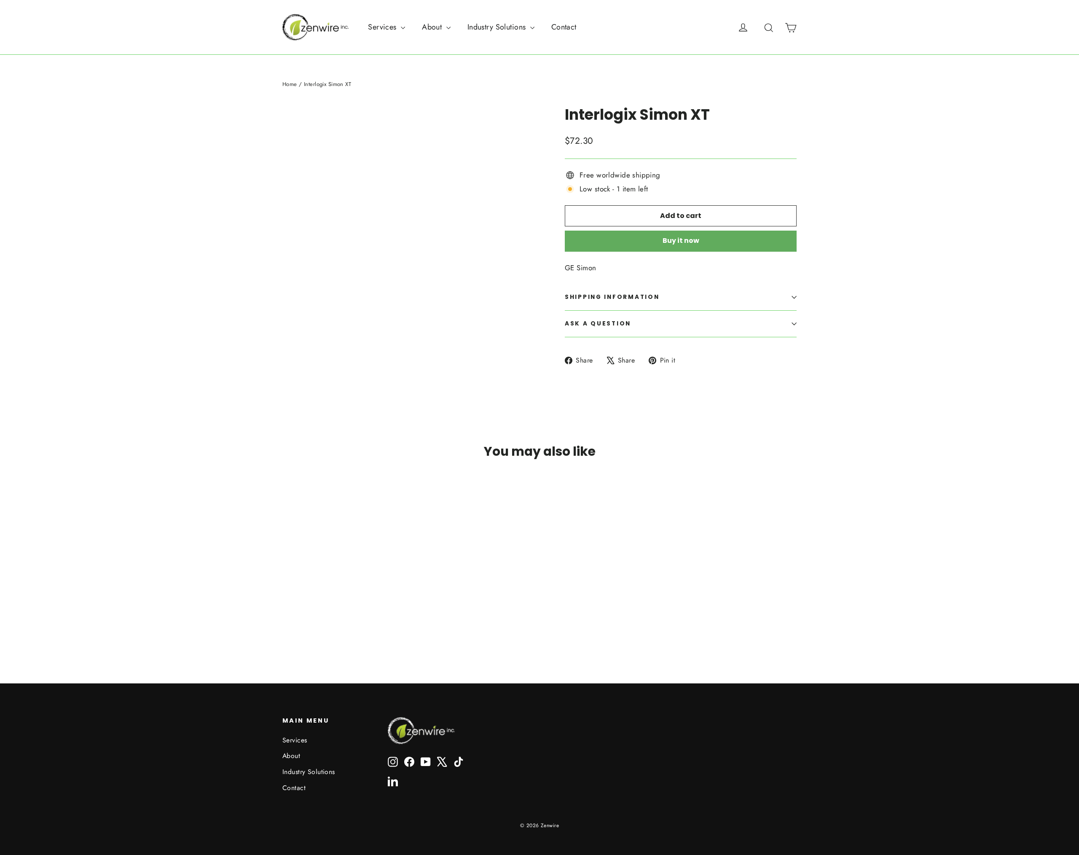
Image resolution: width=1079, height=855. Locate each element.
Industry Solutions (497, 27)
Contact (564, 27)
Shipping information (612, 297)
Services (383, 27)
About (433, 27)
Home (289, 84)
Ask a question (598, 324)
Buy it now (681, 240)
